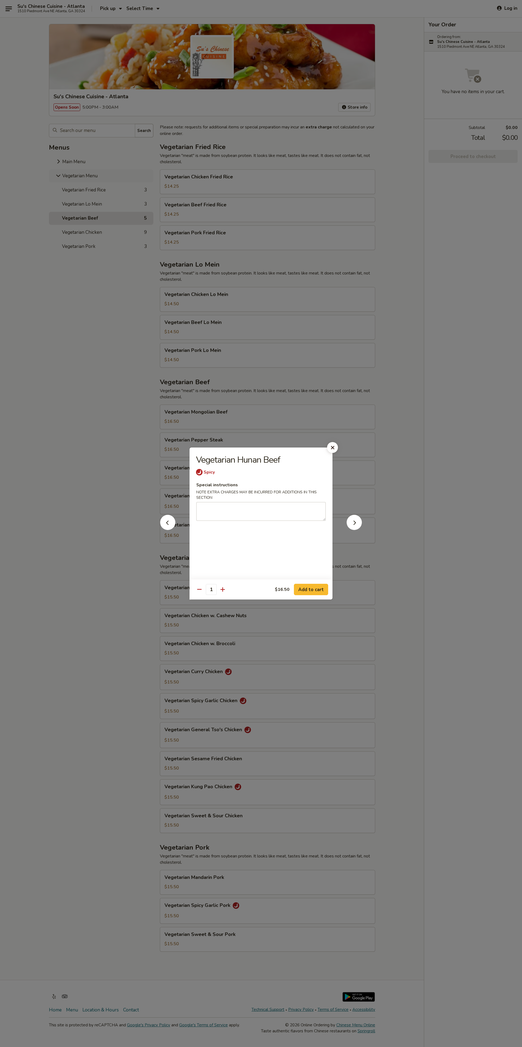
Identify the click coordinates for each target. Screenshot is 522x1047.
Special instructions (217, 485)
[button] (167, 528)
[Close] (332, 447)
